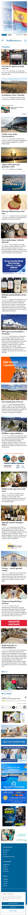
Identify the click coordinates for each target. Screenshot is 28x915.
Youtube (5, 885)
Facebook (5, 881)
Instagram (5, 879)
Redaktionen (6, 864)
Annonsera (5, 871)
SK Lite (5, 854)
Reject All (13, 907)
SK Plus (5, 852)
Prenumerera (4, 34)
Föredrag (5, 869)
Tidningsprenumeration (9, 856)
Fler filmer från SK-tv (7, 691)
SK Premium (6, 850)
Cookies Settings (13, 910)
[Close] (24, 893)
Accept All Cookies (13, 903)
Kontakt (5, 866)
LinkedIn (5, 883)
